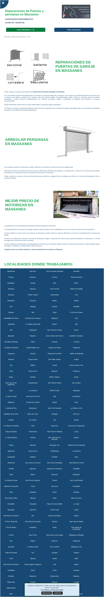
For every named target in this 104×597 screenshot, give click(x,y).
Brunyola (11, 289)
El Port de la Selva (76, 312)
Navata (76, 437)
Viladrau (11, 312)
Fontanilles (76, 486)
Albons (33, 474)
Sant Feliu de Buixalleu (54, 463)
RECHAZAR (46, 593)
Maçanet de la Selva (54, 353)
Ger (33, 552)
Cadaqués (76, 390)
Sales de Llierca (76, 498)
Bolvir (76, 283)
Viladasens (76, 541)
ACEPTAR (58, 593)
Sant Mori (33, 271)
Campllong (32, 527)
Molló (76, 558)
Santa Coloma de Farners (54, 336)
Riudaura (33, 277)
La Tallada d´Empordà (32, 324)
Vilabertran (11, 451)
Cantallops (11, 570)
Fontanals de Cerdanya (33, 318)
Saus (76, 457)
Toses (55, 492)
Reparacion (11, 271)
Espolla (32, 283)
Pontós (11, 535)
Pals (54, 396)
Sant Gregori (76, 383)
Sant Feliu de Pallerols (54, 431)
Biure (11, 594)
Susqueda (32, 504)
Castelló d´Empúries (76, 336)
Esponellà (11, 324)
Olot (76, 324)
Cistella (32, 582)
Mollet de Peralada (76, 289)
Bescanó (54, 371)
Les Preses (33, 420)
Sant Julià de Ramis (54, 383)
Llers (11, 306)
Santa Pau (54, 426)
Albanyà (33, 498)
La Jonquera (33, 390)
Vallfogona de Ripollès (76, 535)
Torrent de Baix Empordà (54, 271)
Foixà (54, 570)
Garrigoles (32, 492)
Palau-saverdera (11, 431)
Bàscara (33, 445)
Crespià (76, 582)
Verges (11, 445)
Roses (76, 330)
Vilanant (33, 558)
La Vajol (76, 504)
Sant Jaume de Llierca (32, 463)
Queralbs (76, 271)
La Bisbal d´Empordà (11, 347)
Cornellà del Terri (11, 408)
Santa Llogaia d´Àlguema (32, 564)
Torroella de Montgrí (11, 342)
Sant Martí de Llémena (11, 516)
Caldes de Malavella (76, 353)
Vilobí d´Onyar (54, 390)
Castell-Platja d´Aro (32, 347)
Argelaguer (11, 283)
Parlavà (76, 552)
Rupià (54, 527)
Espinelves (11, 300)
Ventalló (54, 457)
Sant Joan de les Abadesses (11, 383)
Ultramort (54, 541)
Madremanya (11, 588)
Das (11, 541)
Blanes (54, 324)
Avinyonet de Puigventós (76, 426)
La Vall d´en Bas (11, 396)
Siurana (11, 277)
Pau (33, 516)
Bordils (76, 420)
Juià (54, 564)
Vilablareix (11, 402)
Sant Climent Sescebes (33, 521)
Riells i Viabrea (55, 377)
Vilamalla (76, 306)
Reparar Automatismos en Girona (18, 36)
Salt (11, 330)
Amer (76, 402)
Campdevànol (32, 383)
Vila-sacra (54, 486)
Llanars (76, 516)
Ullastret (54, 582)
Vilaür (54, 498)
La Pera (54, 277)
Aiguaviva (33, 469)
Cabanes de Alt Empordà (76, 445)
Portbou (32, 437)
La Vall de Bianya (11, 437)
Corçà (76, 431)
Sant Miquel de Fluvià (76, 463)
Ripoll (33, 342)
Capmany (33, 510)
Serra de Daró (54, 547)
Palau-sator (11, 582)
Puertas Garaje (7, 36)
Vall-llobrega (54, 451)
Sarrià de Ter (32, 371)
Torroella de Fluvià (11, 480)
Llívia (33, 426)
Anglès (76, 359)
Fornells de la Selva (32, 402)
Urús (76, 295)
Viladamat (54, 318)
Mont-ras (76, 414)
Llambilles (76, 469)
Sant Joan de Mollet (76, 521)
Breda (76, 377)
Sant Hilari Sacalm (54, 359)
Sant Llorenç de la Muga (54, 535)
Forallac (11, 420)
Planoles (11, 576)
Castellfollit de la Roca (11, 318)
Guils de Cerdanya (54, 516)
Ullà (33, 312)
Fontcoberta (33, 431)
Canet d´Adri (54, 510)
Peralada (55, 414)
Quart (11, 390)
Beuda (76, 300)
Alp (55, 420)
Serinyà (54, 306)
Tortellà (11, 469)
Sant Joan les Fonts (33, 396)
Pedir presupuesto (74, 30)
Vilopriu (32, 541)
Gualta (54, 558)
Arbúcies (11, 359)
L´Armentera (76, 451)
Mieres (76, 564)
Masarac (76, 576)
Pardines (76, 492)
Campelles (11, 504)
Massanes (76, 474)
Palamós (33, 336)
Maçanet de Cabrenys (54, 469)
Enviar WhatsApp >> (24, 30)
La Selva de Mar (32, 547)
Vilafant (32, 365)
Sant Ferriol (33, 535)
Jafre (54, 283)
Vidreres (33, 353)
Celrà (11, 371)
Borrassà (55, 474)
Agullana (33, 457)
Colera (76, 510)
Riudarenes (33, 408)
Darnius (54, 521)
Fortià (33, 486)
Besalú (54, 402)
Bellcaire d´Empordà (11, 486)
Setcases (11, 295)
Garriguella (11, 457)
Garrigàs (54, 552)
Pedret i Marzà (33, 295)
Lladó (11, 474)
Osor (76, 318)
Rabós (54, 300)
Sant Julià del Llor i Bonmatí (54, 438)
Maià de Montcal (76, 277)
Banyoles (11, 336)
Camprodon (76, 396)
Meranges (11, 510)
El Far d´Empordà (11, 521)
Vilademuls (11, 463)
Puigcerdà (76, 347)
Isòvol (33, 570)
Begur (11, 377)
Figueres (33, 289)
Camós (54, 480)
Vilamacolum (54, 576)
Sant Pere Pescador (54, 408)
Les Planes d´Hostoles (11, 426)
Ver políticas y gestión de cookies (52, 590)
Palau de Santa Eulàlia (54, 504)
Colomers (33, 300)
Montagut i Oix (55, 445)
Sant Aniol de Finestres (11, 564)
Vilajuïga (33, 306)
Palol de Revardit (11, 552)
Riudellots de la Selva (11, 414)
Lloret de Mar (54, 289)
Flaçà (54, 312)
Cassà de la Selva (54, 347)
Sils (11, 365)
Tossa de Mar (32, 359)
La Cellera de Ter (76, 408)
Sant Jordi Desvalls (76, 480)
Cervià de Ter (32, 451)
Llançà (54, 365)
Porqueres (76, 371)
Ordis (11, 558)
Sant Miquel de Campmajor (76, 528)
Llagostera (11, 353)
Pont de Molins (11, 527)
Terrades (76, 570)
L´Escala (76, 342)
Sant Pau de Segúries (32, 480)
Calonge (54, 342)
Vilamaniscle (54, 295)
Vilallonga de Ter (76, 547)
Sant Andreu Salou (11, 498)
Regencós (32, 576)
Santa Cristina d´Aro (76, 365)
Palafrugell (32, 330)
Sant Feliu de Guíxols (54, 330)
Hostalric (33, 377)
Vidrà (11, 492)
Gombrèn (11, 547)
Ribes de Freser (32, 414)
